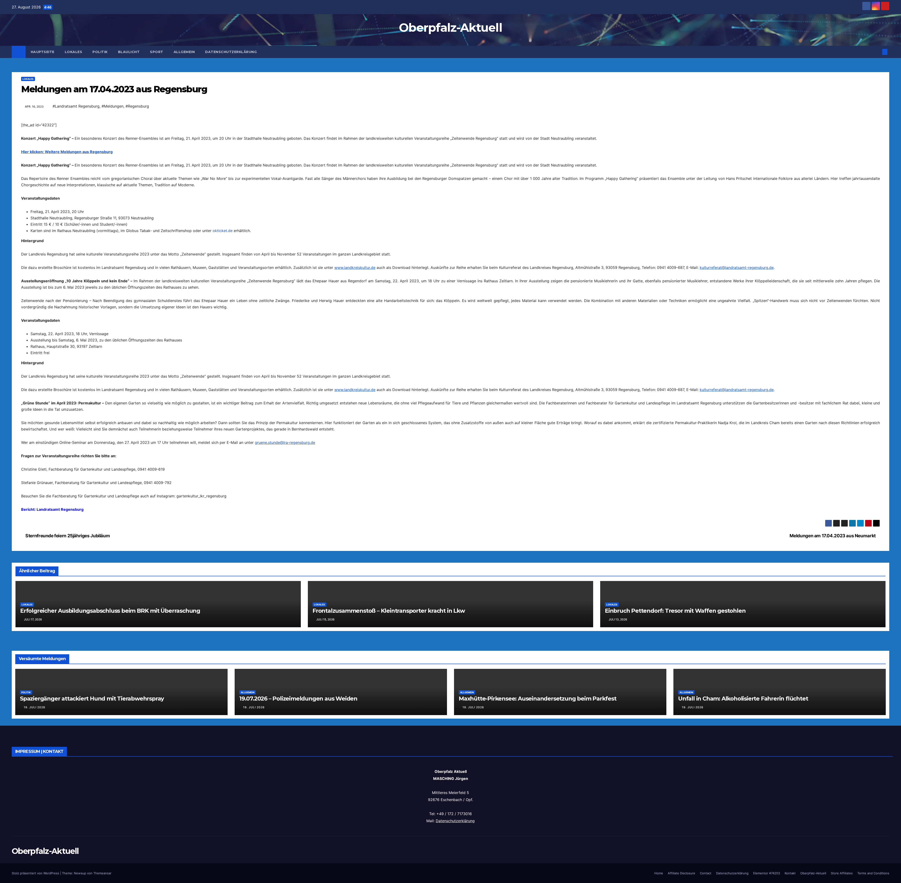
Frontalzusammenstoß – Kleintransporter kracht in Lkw (389, 780)
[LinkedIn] (450, 148)
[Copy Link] (450, 155)
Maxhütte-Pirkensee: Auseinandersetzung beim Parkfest (537, 867)
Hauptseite (42, 52)
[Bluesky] (450, 133)
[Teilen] (450, 202)
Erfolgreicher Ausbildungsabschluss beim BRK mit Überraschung (110, 780)
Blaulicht (129, 52)
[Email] (450, 125)
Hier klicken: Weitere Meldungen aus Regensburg (67, 236)
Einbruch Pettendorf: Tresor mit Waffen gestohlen (675, 780)
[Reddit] (450, 163)
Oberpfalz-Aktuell (450, 27)
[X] (450, 170)
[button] (877, 52)
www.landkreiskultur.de (354, 352)
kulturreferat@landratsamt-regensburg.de (737, 352)
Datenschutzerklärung (231, 52)
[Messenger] (450, 186)
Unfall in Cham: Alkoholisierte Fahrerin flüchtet (743, 867)
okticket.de (223, 315)
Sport (156, 52)
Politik (100, 52)
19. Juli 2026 (34, 876)
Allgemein (184, 52)
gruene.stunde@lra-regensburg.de (285, 527)
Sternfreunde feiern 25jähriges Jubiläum (67, 705)
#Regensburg (137, 106)
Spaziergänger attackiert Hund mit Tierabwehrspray (92, 867)
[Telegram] (450, 178)
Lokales (73, 52)
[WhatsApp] (450, 140)
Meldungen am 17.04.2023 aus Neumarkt (833, 705)
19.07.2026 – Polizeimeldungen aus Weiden (298, 867)
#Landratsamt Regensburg (76, 106)
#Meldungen (112, 106)
